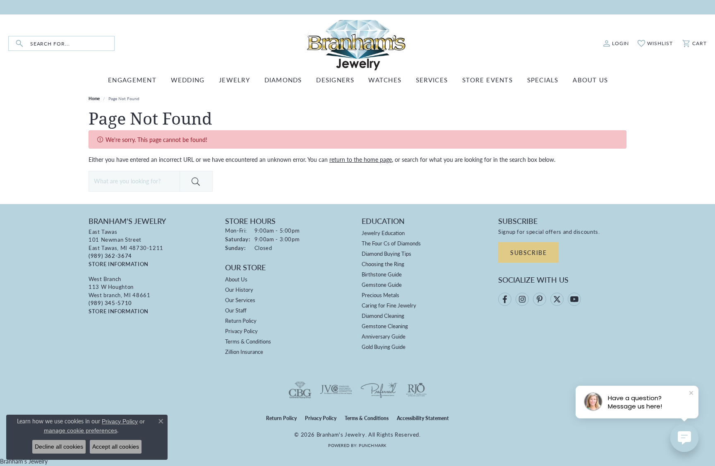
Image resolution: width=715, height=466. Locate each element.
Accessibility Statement (423, 418)
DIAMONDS (283, 79)
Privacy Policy (241, 331)
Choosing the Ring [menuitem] (383, 264)
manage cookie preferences (80, 430)
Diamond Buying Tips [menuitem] (386, 253)
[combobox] (72, 43)
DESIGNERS (335, 79)
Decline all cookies (59, 446)
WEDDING (188, 79)
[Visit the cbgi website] (300, 390)
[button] (616, 43)
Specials (543, 79)
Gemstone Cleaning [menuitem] (385, 326)
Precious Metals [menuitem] (380, 295)
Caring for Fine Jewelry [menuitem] (389, 305)
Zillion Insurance (244, 352)
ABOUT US (590, 79)
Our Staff (236, 310)
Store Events (487, 79)
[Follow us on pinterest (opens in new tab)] (539, 299)
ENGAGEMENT (132, 79)
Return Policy (241, 320)
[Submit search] (19, 43)
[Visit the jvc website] (336, 390)
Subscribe (528, 252)
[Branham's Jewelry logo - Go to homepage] (357, 43)
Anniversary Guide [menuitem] (383, 336)
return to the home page (360, 159)
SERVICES (432, 79)
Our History (239, 289)
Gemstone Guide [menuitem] (382, 284)
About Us (236, 279)
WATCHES (384, 79)
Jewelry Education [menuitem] (383, 233)
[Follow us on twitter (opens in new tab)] (557, 299)
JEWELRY (234, 79)
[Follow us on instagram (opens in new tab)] (522, 299)
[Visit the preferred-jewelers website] (379, 390)
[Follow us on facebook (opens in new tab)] (504, 299)
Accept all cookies (115, 446)
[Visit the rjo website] (416, 390)
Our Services (240, 300)
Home (94, 98)
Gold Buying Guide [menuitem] (383, 347)
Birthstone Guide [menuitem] (382, 274)
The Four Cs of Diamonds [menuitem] (391, 243)
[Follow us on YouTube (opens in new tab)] (574, 299)
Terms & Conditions (248, 341)
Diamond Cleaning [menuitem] (383, 315)
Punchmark (372, 445)
